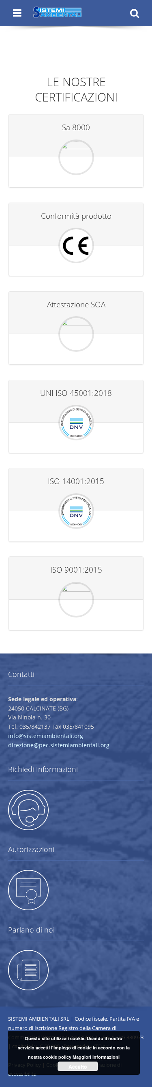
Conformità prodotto (76, 215)
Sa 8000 (76, 127)
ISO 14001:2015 (76, 481)
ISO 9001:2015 (76, 569)
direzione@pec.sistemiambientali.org (58, 745)
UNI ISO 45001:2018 (76, 392)
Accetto (78, 1066)
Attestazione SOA (76, 304)
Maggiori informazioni (96, 1057)
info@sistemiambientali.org (45, 736)
